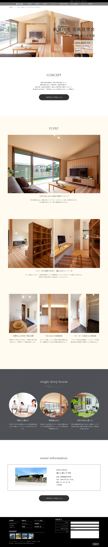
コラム (83, 3)
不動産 (23, 526)
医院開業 (37, 523)
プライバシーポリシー (13, 541)
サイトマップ (22, 541)
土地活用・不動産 (63, 3)
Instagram (28, 541)
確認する (96, 544)
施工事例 (29, 3)
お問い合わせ (77, 1)
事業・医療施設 (74, 3)
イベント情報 (17, 7)
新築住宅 (24, 520)
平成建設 (11, 7)
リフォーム (53, 3)
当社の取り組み (13, 523)
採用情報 (90, 3)
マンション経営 (38, 520)
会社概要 (12, 525)
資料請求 (72, 1)
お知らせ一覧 (83, 1)
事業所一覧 (12, 527)
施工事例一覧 (38, 526)
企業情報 (37, 3)
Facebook (34, 541)
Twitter (38, 541)
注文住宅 (45, 3)
